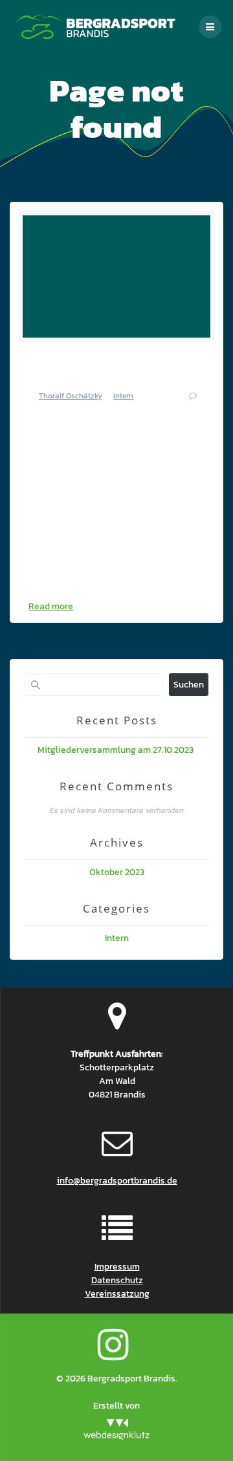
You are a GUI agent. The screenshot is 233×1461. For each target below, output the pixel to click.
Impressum (117, 1266)
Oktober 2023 (116, 872)
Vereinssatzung (117, 1294)
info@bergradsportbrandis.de (117, 1180)
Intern (123, 396)
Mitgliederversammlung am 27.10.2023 (116, 750)
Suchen (188, 684)
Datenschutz (117, 1280)
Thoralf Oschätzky (70, 396)
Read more (50, 606)
